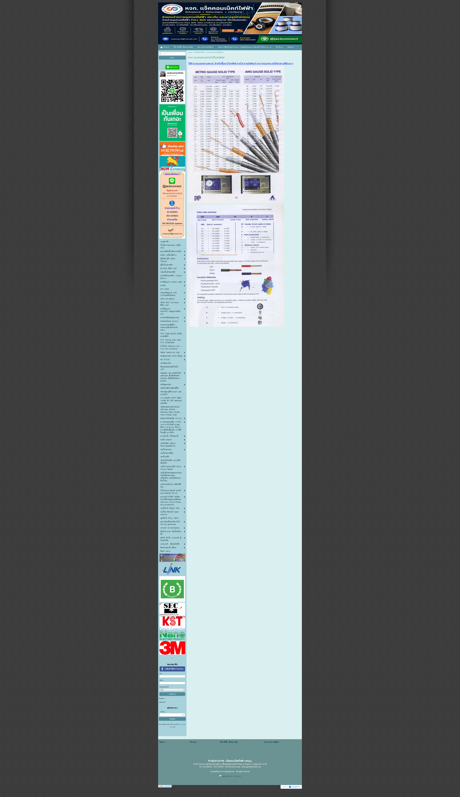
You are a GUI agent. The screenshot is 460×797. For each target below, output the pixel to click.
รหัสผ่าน (161, 680)
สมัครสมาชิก (162, 702)
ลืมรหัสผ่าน (162, 699)
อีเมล (160, 674)
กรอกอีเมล (162, 712)
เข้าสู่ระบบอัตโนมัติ (164, 687)
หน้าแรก (190, 52)
